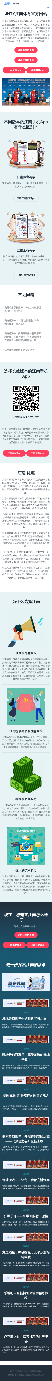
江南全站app (14, 70)
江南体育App (37, 453)
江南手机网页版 (26, 60)
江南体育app (37, 70)
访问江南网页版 (26, 935)
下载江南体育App (26, 198)
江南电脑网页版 (26, 50)
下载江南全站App (26, 275)
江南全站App (14, 453)
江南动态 (26, 1012)
